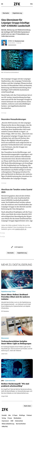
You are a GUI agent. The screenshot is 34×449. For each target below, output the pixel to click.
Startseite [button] (17, 4)
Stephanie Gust (19, 41)
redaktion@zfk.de (20, 229)
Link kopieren (18, 247)
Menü (2, 4)
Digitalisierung (17, 13)
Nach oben (27, 406)
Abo (31, 4)
